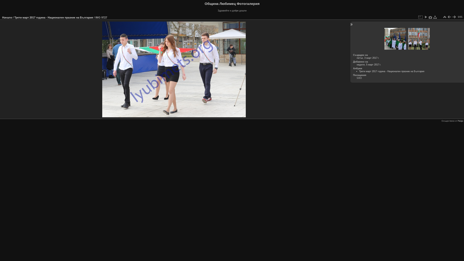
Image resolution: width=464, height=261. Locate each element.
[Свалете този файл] (435, 17)
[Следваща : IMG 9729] (454, 17)
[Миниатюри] (444, 17)
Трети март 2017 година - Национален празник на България (53, 17)
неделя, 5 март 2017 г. (369, 64)
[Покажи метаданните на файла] (430, 17)
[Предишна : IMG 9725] (449, 17)
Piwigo (460, 121)
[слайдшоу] (425, 17)
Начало (7, 17)
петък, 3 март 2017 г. (368, 58)
